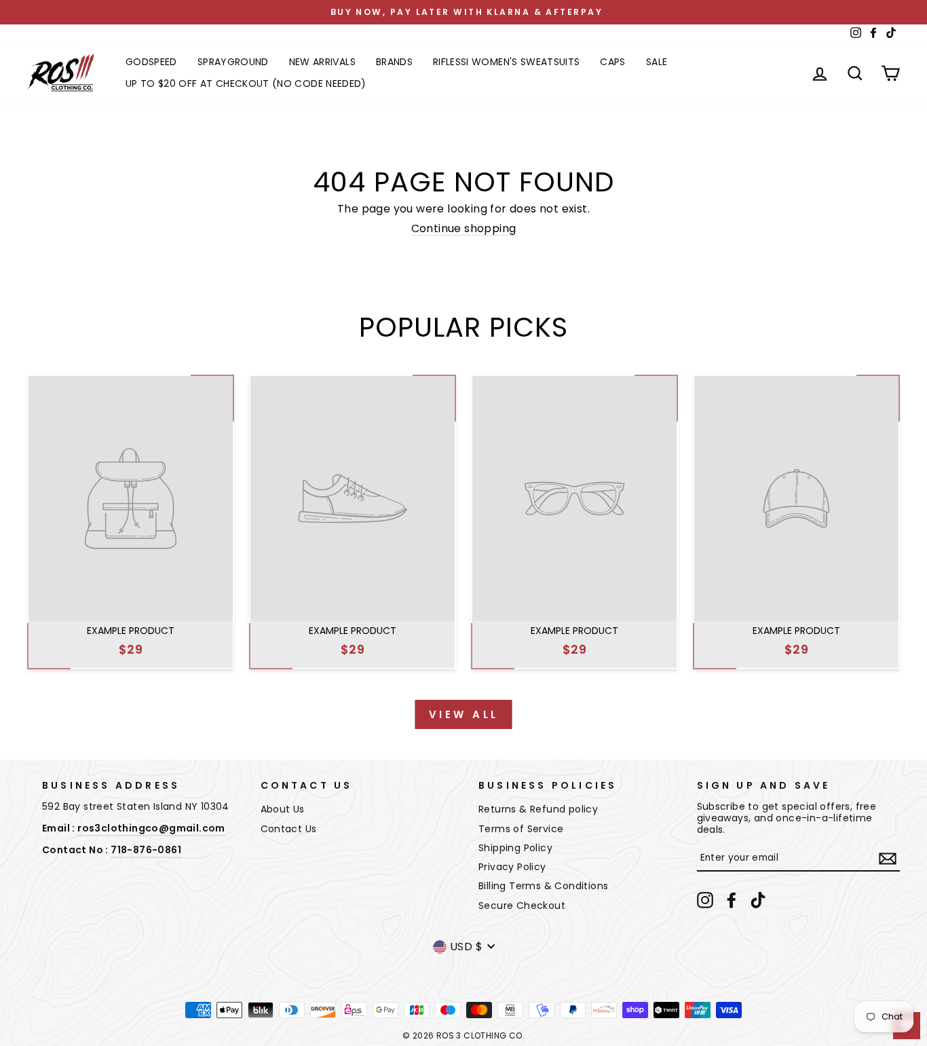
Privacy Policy (512, 867)
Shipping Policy (515, 848)
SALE (656, 62)
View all (464, 714)
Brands (394, 62)
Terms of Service (520, 829)
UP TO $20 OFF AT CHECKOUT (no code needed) (246, 83)
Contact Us (289, 829)
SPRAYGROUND (233, 62)
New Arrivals (322, 62)
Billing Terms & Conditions (543, 886)
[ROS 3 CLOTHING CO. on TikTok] (758, 900)
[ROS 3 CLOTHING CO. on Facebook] (731, 900)
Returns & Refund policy (538, 809)
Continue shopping (463, 229)
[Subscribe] (887, 859)
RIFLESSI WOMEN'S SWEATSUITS (506, 62)
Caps (612, 62)
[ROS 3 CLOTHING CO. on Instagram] (705, 900)
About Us (283, 809)
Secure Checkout (521, 905)
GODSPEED (151, 62)
